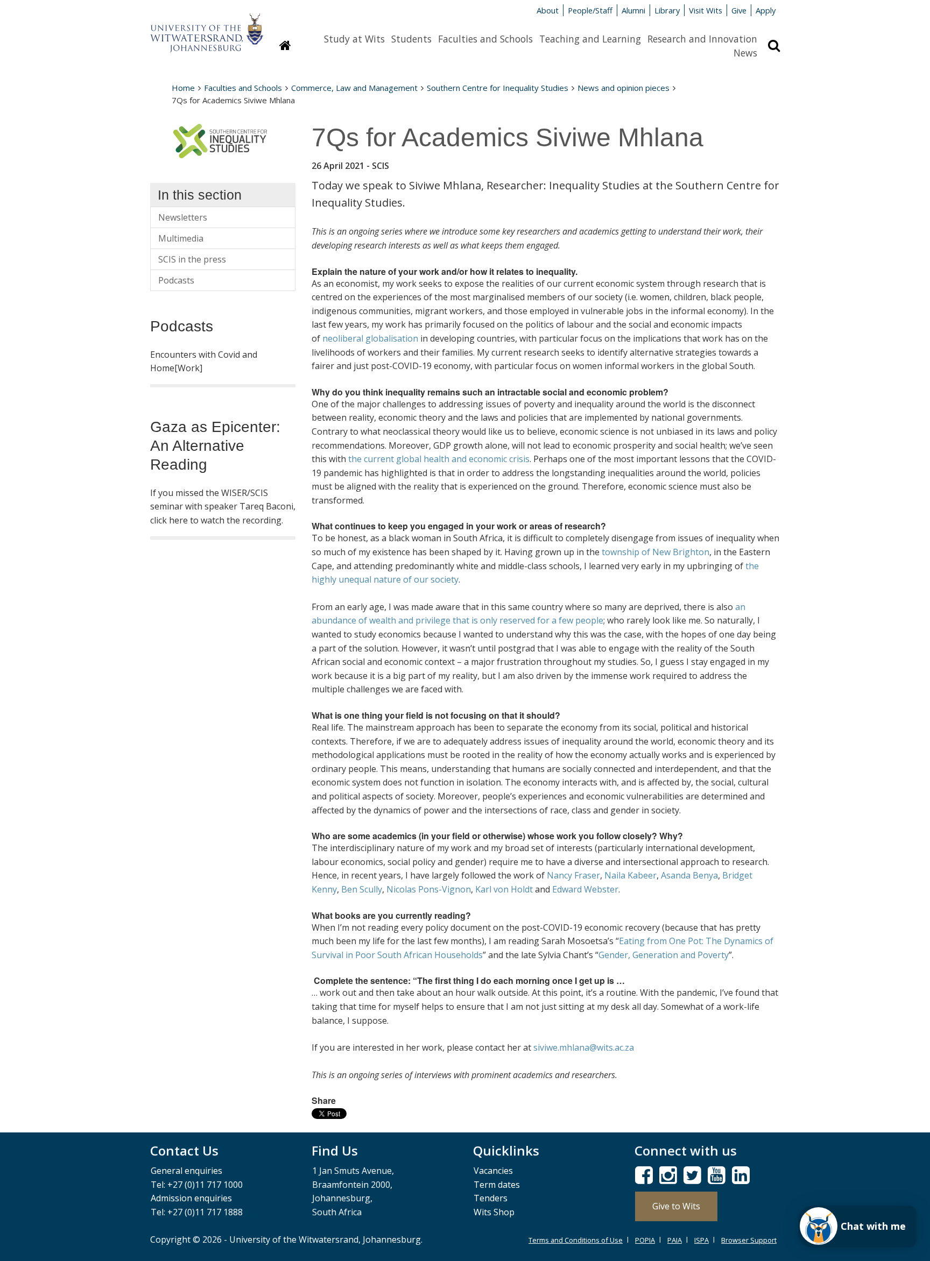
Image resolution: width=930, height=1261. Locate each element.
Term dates (497, 1185)
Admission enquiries (191, 1198)
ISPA (701, 1240)
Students (411, 38)
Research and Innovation (702, 38)
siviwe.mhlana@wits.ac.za (583, 1047)
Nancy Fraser (573, 875)
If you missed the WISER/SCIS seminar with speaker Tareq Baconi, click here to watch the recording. (222, 506)
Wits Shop (494, 1212)
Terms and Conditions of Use (576, 1240)
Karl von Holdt (504, 889)
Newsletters (182, 217)
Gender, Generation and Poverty (663, 955)
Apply (766, 10)
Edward (567, 889)
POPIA (645, 1240)
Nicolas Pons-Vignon (428, 889)
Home (183, 87)
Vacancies (493, 1171)
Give (738, 10)
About (548, 10)
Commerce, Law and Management (354, 87)
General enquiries (186, 1171)
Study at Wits (354, 38)
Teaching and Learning (590, 38)
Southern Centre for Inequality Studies (497, 87)
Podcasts (176, 280)
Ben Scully (361, 889)
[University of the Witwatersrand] (206, 27)
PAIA (674, 1240)
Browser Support (749, 1240)
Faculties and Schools (485, 38)
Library (667, 10)
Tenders (491, 1198)
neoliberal (342, 338)
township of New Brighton (655, 552)
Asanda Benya (689, 875)
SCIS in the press (192, 259)
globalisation (391, 338)
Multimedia (180, 238)
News (745, 52)
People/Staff (590, 10)
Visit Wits (705, 10)
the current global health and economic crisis (439, 459)
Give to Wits (676, 1206)
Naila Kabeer (630, 875)
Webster (601, 889)
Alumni (633, 10)
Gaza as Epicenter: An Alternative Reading (215, 446)
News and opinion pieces (623, 87)
